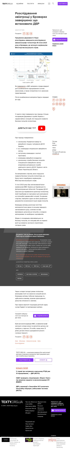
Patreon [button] (20, 274)
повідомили (21, 86)
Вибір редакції (29, 411)
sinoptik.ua (55, 154)
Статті (27, 404)
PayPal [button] (19, 278)
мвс (17, 341)
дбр (39, 341)
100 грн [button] (19, 266)
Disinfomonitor (42, 414)
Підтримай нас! (30, 422)
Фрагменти (28, 406)
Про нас (27, 402)
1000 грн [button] (36, 266)
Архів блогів (29, 428)
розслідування (20, 343)
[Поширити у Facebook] (24, 33)
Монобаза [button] (44, 274)
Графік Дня (28, 426)
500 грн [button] (27, 266)
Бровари (22, 341)
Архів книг (28, 430)
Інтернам (40, 416)
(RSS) (30, 404)
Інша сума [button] (45, 266)
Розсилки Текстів (30, 408)
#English (28, 413)
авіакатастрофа (31, 341)
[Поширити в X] (27, 33)
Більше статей (22, 368)
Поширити (18, 33)
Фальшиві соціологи (41, 409)
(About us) (34, 402)
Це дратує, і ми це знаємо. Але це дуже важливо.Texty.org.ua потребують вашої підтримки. (32, 235)
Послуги (40, 406)
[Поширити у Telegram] (31, 33)
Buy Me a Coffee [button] (32, 274)
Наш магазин (29, 424)
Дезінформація (42, 412)
